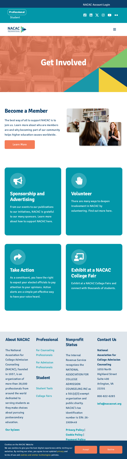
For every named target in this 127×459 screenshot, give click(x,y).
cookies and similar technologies (35, 455)
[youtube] (109, 15)
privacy (60, 451)
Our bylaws (12, 429)
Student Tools (44, 388)
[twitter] (97, 15)
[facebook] (84, 15)
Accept (86, 449)
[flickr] (116, 15)
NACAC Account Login (96, 4)
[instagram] (103, 15)
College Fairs (44, 396)
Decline (110, 449)
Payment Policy (75, 439)
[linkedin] (91, 15)
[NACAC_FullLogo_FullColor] (17, 27)
